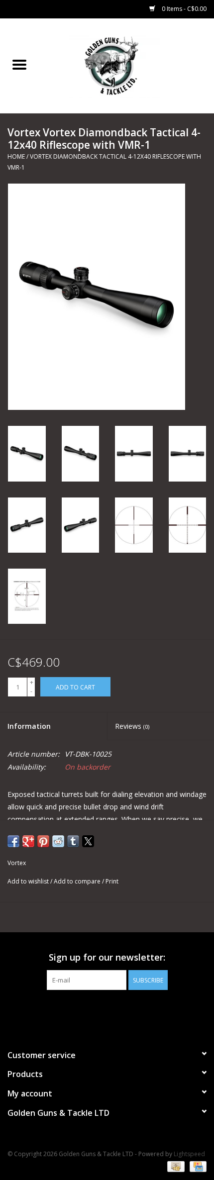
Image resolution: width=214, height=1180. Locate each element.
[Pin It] (43, 841)
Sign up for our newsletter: (107, 957)
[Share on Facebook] (13, 841)
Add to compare (78, 881)
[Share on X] (88, 841)
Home (16, 156)
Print (112, 881)
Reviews (132, 726)
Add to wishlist (28, 881)
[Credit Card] (196, 1166)
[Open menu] (19, 64)
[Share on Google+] (28, 841)
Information (29, 726)
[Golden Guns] (126, 65)
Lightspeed (189, 1154)
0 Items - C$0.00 (183, 8)
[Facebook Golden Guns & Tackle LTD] (107, 1010)
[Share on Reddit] (58, 841)
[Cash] (175, 1166)
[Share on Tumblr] (73, 841)
